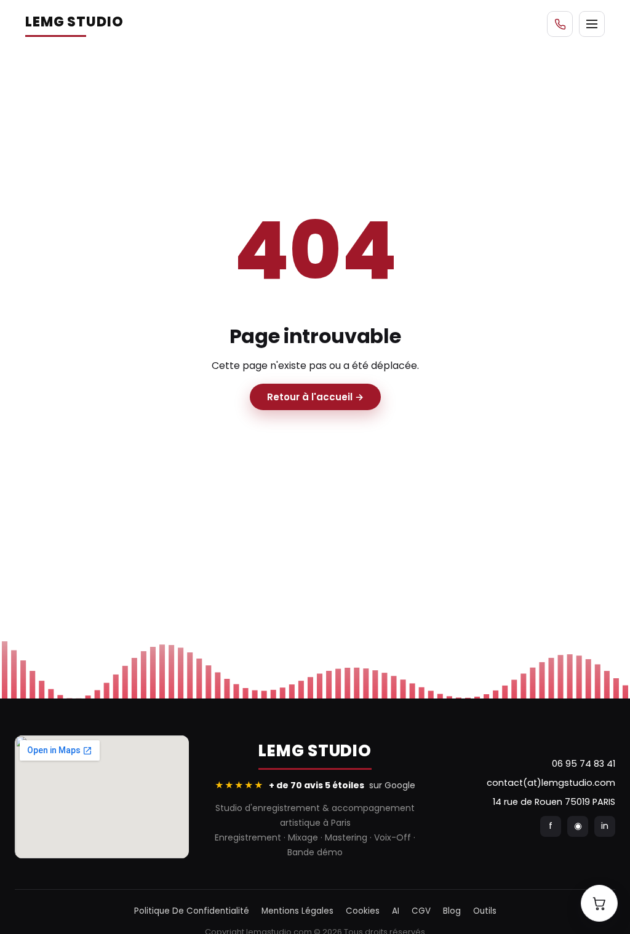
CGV (421, 911)
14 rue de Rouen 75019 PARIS (554, 802)
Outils (484, 911)
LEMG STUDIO (74, 21)
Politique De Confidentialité (191, 911)
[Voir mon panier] (599, 903)
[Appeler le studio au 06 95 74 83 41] (560, 24)
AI (395, 911)
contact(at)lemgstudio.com (551, 783)
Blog (452, 911)
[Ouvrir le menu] (592, 24)
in (604, 826)
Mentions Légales (297, 911)
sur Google (315, 785)
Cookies (363, 911)
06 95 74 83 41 (583, 764)
